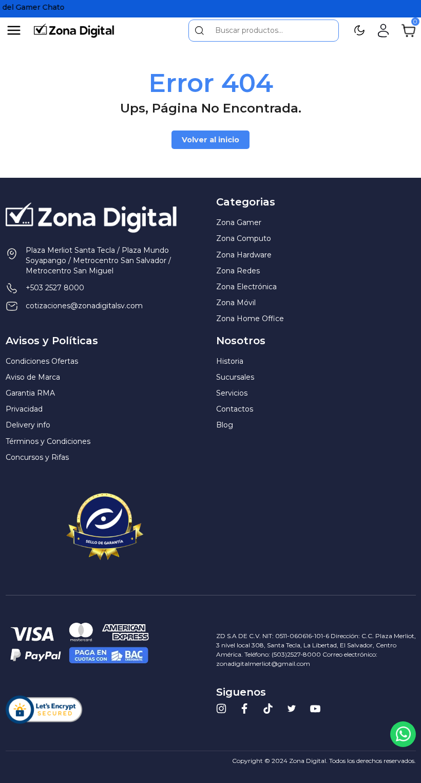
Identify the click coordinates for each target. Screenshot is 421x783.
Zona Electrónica (246, 286)
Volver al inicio (210, 139)
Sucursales (235, 377)
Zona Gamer (238, 222)
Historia (229, 361)
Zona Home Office (250, 318)
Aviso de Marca (33, 377)
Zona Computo (243, 238)
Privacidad (24, 409)
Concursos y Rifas (37, 457)
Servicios (231, 393)
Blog (224, 425)
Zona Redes (238, 270)
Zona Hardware (244, 254)
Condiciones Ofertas (42, 361)
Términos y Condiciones (48, 441)
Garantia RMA (30, 393)
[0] (408, 29)
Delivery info (28, 425)
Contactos (234, 409)
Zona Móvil (236, 302)
